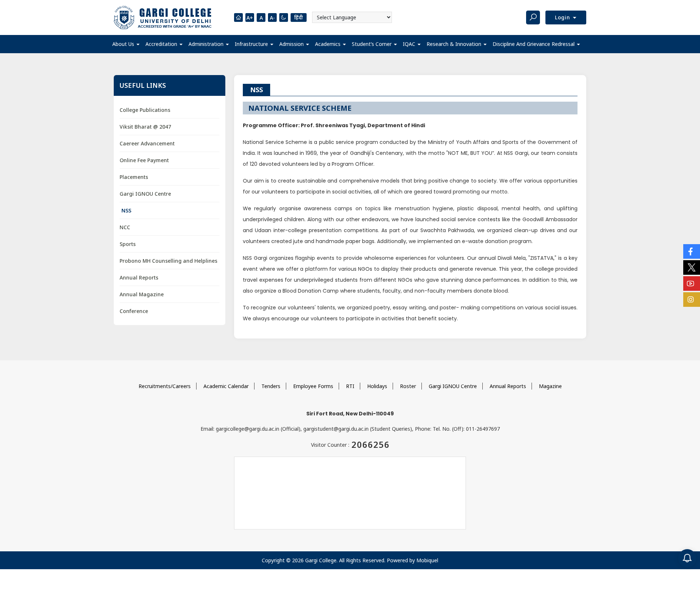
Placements (134, 176)
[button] (126, 44)
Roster (408, 386)
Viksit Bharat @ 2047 (145, 126)
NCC (125, 227)
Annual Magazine (142, 294)
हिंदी (298, 17)
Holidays (377, 386)
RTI (350, 386)
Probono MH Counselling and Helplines (168, 260)
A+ (249, 17)
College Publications (145, 109)
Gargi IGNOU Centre (145, 193)
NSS (126, 210)
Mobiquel (427, 560)
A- (272, 17)
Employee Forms (313, 386)
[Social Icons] (691, 251)
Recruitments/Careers (165, 386)
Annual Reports (139, 277)
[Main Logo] (162, 17)
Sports (128, 244)
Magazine (550, 386)
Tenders (270, 386)
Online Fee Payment (144, 160)
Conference (134, 311)
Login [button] (563, 17)
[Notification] (687, 558)
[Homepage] (238, 17)
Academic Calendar (226, 386)
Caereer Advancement (147, 143)
